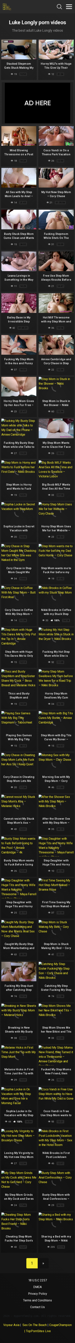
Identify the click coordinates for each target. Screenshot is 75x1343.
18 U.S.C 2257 (37, 1280)
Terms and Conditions (37, 1300)
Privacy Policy (37, 1293)
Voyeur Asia (11, 1325)
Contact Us (37, 1307)
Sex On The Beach (34, 1325)
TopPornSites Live (38, 1331)
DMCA (37, 1287)
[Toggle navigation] (69, 6)
